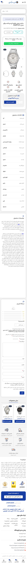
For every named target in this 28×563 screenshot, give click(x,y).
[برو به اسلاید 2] (14, 68)
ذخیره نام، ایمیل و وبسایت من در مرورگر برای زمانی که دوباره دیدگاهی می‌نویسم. (14, 384)
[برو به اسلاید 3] (12, 68)
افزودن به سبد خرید (10, 102)
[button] (22, 58)
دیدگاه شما (21, 341)
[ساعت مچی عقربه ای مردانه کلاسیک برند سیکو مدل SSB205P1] (20, 410)
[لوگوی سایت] (13, 2)
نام (23, 371)
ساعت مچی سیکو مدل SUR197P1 (7, 417)
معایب (23, 365)
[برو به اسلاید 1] (15, 68)
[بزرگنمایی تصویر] (21, 67)
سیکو (4, 11)
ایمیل (22, 377)
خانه (7, 11)
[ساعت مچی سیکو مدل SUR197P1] (7, 410)
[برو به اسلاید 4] (11, 68)
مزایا (23, 358)
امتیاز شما (21, 339)
